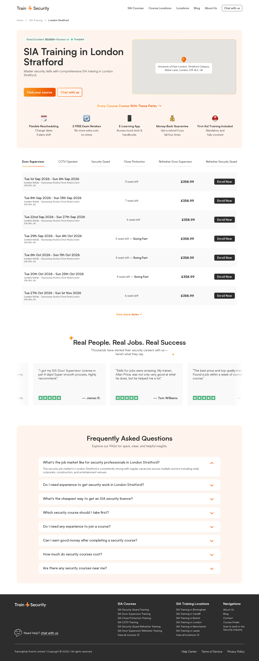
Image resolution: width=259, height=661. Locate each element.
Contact (228, 617)
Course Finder (231, 622)
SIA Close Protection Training (134, 617)
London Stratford (58, 20)
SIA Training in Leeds (188, 630)
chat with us (49, 633)
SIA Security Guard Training (133, 609)
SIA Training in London (189, 622)
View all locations (186, 634)
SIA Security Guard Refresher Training (139, 626)
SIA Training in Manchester (191, 626)
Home (20, 20)
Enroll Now (224, 181)
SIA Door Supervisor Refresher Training (140, 630)
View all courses (127, 634)
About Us (228, 609)
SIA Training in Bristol (188, 617)
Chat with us (232, 8)
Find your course (39, 92)
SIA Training (35, 20)
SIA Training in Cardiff (188, 613)
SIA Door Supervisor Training (134, 613)
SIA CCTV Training (128, 622)
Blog (226, 613)
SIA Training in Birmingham (191, 609)
